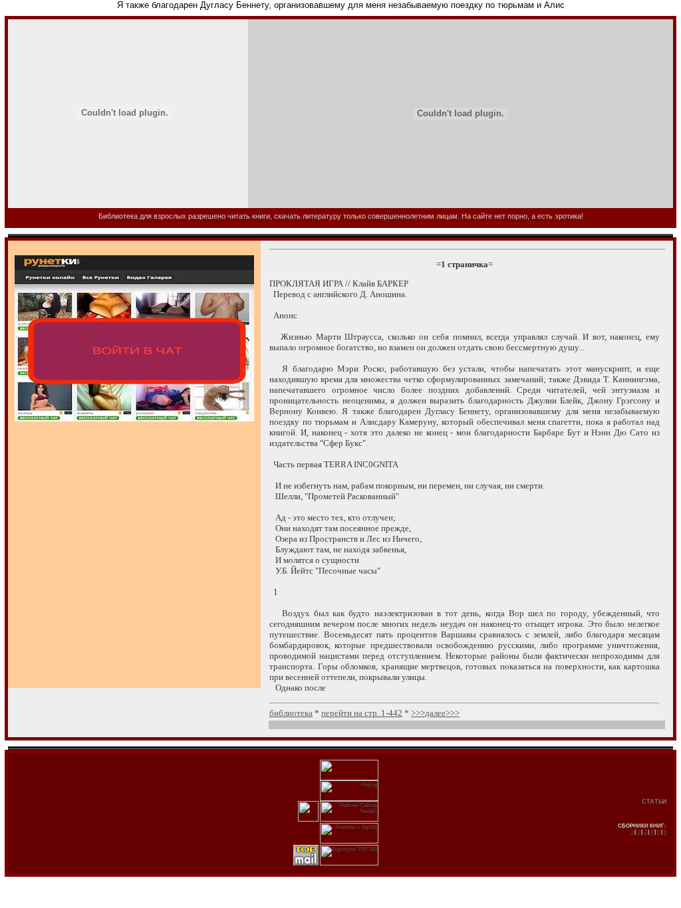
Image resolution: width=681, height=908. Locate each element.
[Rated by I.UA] (349, 779)
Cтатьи (654, 801)
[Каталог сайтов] (308, 820)
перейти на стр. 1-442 (361, 713)
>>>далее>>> (435, 713)
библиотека (291, 713)
